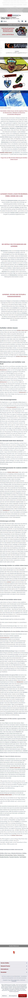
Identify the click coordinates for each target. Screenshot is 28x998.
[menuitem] (3, 21)
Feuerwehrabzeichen (11, 407)
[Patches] (14, 45)
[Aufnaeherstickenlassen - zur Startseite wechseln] (14, 15)
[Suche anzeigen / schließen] (18, 21)
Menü (5, 21)
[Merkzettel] (22, 21)
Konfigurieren (22, 995)
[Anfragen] (25, 21)
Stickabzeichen (3, 369)
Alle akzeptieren (13, 995)
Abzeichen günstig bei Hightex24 (14, 65)
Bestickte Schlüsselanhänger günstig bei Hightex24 (14, 82)
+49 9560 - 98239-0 (5, 18)
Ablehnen (4, 995)
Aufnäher (9, 582)
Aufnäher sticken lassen (22, 330)
